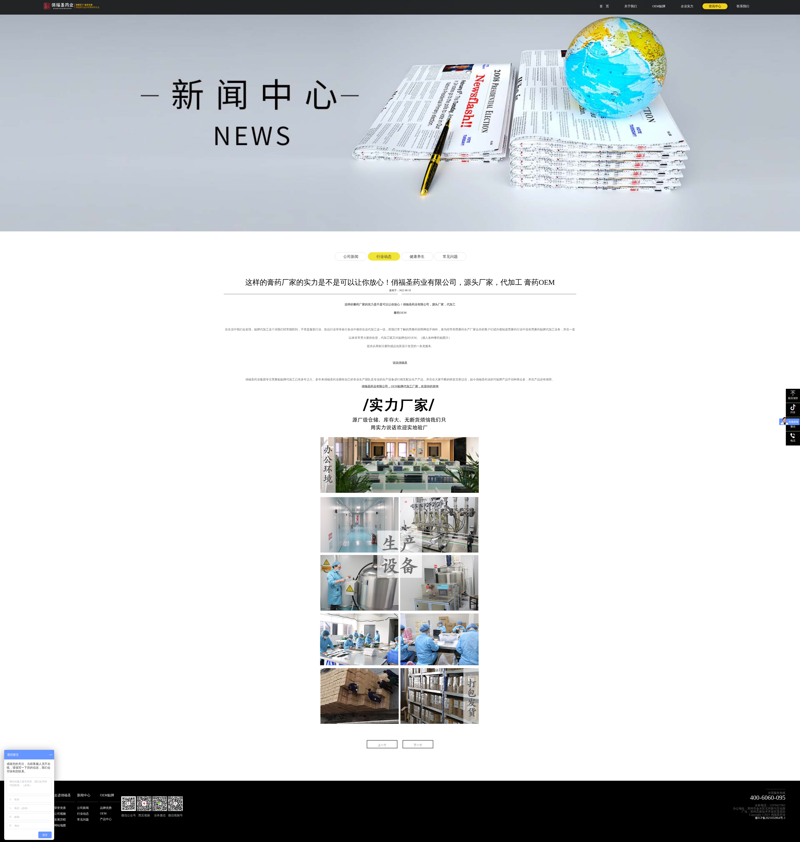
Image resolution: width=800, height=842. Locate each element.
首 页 (604, 6)
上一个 (382, 745)
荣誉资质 (60, 807)
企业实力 (687, 6)
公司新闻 (350, 257)
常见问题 (450, 257)
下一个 (418, 745)
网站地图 (60, 825)
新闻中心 (83, 795)
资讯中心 (715, 6)
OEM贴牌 (658, 6)
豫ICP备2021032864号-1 (770, 817)
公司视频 (60, 813)
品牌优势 (106, 807)
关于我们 (630, 6)
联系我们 (743, 6)
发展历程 (60, 819)
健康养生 (417, 257)
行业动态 (383, 257)
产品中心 (106, 819)
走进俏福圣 (62, 795)
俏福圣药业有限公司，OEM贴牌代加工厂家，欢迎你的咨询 (400, 386)
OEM (103, 813)
